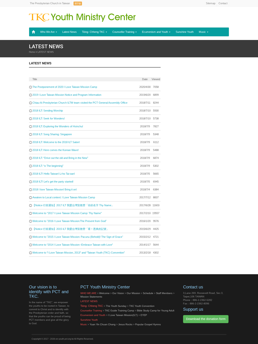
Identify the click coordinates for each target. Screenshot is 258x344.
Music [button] (203, 31)
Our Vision (118, 293)
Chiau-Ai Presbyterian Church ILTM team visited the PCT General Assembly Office (79, 102)
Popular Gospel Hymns (148, 324)
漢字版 (78, 3)
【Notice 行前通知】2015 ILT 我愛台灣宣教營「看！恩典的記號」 (70, 228)
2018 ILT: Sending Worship (47, 110)
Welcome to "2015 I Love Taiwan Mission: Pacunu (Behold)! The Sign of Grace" (77, 236)
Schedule (148, 293)
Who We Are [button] (47, 31)
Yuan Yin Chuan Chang (102, 324)
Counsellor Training (123, 31)
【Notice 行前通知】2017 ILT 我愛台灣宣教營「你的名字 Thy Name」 (73, 205)
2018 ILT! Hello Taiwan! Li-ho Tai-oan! (53, 173)
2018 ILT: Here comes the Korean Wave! (55, 150)
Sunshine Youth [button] (185, 31)
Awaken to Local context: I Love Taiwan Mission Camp (63, 197)
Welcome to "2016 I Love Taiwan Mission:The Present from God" (69, 221)
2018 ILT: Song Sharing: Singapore (52, 134)
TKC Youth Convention (141, 306)
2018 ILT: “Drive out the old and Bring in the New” (60, 157)
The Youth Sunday (116, 306)
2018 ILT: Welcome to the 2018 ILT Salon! (56, 142)
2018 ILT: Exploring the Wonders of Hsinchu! (57, 126)
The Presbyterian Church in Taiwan (50, 3)
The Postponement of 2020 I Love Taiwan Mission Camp (64, 86)
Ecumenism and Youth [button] (155, 31)
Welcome (104, 293)
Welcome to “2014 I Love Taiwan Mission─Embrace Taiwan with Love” (72, 244)
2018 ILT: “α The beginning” (47, 165)
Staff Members (164, 293)
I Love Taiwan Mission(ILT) (123, 315)
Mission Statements (91, 296)
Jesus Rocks (125, 324)
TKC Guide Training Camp (119, 310)
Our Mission (133, 293)
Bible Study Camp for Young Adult (155, 310)
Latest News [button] (69, 31)
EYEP (144, 315)
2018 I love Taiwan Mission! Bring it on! (54, 189)
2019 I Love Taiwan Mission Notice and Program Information (66, 94)
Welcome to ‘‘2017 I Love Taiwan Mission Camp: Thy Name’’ (67, 213)
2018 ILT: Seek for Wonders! (48, 118)
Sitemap (210, 3)
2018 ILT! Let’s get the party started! (52, 181)
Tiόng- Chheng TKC (93, 31)
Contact (223, 3)
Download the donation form (206, 319)
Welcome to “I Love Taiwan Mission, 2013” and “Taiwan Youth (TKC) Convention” (78, 252)
